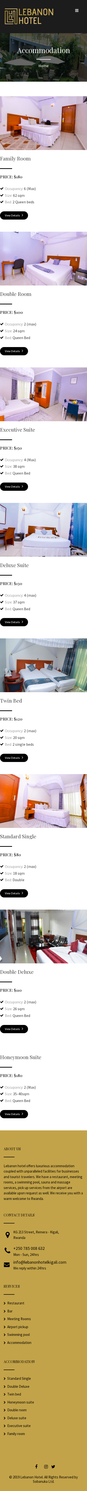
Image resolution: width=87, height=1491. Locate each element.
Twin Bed (11, 700)
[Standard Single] (43, 826)
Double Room (15, 293)
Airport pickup (17, 1326)
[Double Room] (43, 284)
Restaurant (15, 1303)
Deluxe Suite (14, 565)
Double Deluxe (17, 971)
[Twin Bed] (43, 690)
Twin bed (14, 1394)
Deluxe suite (16, 1418)
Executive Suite (17, 429)
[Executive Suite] (43, 419)
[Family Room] (43, 148)
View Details (12, 215)
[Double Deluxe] (43, 962)
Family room (16, 1433)
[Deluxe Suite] (43, 555)
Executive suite (19, 1425)
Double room (17, 1410)
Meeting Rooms (19, 1319)
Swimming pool (18, 1334)
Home (43, 65)
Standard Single (18, 836)
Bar (10, 1311)
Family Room (15, 158)
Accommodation (19, 1342)
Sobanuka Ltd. (43, 1481)
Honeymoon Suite (20, 1057)
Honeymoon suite (20, 1402)
